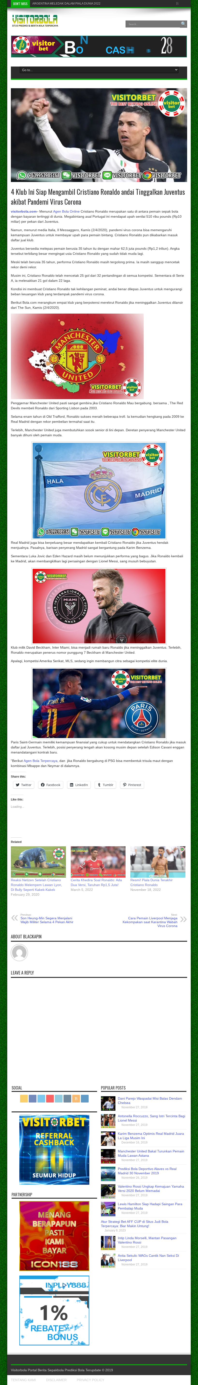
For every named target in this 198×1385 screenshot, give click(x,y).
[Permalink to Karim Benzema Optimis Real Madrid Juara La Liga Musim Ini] (108, 1145)
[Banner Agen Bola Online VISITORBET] (99, 56)
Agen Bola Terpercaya (40, 761)
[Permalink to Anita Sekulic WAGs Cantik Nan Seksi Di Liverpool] (108, 1267)
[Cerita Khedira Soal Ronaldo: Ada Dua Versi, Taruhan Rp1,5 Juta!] (98, 862)
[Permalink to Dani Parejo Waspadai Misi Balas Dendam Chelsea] (108, 1109)
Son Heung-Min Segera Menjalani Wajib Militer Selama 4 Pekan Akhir (47, 918)
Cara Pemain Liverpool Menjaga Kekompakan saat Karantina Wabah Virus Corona (150, 920)
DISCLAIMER (56, 1380)
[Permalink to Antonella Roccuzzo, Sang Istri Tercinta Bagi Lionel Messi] (108, 1127)
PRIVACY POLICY (90, 1380)
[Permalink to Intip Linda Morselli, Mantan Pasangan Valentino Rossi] (108, 1249)
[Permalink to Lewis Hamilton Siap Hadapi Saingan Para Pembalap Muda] (108, 1215)
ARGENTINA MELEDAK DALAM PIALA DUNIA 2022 (66, 3)
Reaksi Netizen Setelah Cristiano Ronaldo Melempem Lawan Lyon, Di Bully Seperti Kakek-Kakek (36, 885)
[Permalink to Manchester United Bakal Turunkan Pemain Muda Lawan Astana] (108, 1162)
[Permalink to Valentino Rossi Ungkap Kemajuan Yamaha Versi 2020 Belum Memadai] (108, 1197)
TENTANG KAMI (23, 1380)
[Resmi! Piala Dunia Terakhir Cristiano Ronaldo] (157, 862)
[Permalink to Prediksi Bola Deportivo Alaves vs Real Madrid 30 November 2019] (108, 1180)
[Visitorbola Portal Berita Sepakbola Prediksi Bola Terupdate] (35, 25)
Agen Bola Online (66, 211)
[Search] (183, 24)
